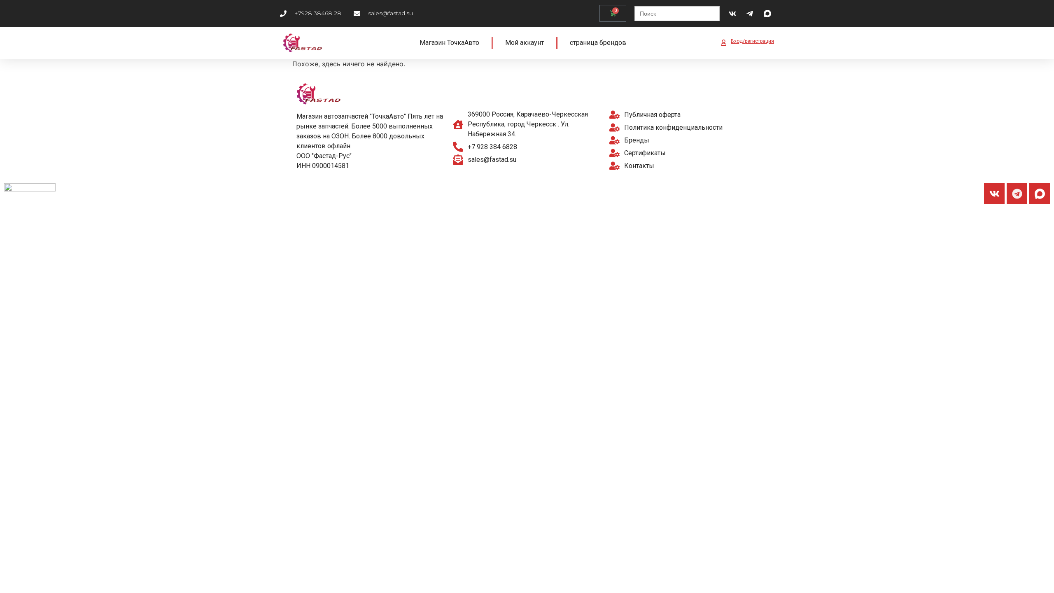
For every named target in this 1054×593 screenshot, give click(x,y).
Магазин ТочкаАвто (449, 43)
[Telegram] (1017, 193)
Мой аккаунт (524, 43)
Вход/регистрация (752, 41)
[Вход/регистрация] (724, 43)
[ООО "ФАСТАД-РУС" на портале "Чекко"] (30, 189)
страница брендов (598, 43)
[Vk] (994, 193)
